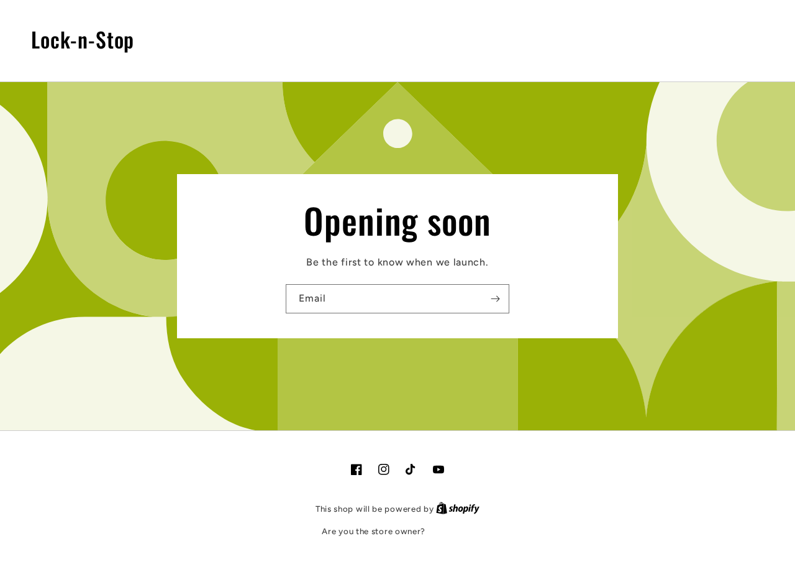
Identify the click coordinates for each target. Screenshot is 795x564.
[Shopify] (457, 509)
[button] (709, 39)
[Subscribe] (495, 298)
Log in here (450, 531)
